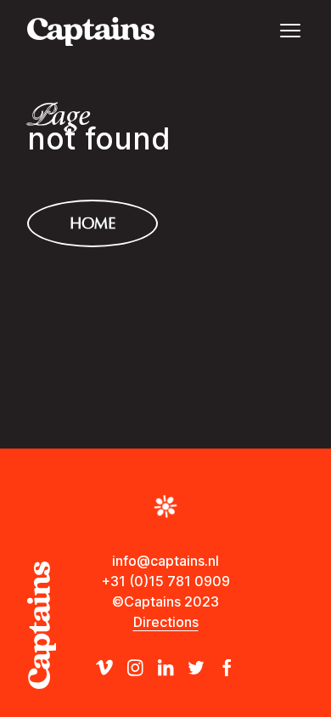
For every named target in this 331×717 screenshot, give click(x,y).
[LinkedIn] (165, 667)
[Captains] (91, 31)
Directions (166, 621)
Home (92, 223)
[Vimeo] (104, 667)
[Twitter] (196, 667)
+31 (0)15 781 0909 (166, 581)
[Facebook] (226, 667)
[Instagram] (134, 667)
